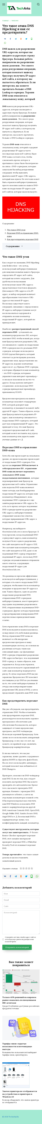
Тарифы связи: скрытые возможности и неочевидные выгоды (17, 1046)
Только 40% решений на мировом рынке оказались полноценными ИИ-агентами (19, 1000)
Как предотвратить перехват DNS (22, 239)
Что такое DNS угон (16, 230)
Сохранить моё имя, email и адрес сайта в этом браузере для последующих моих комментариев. (20, 939)
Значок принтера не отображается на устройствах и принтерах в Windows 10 (19, 1094)
